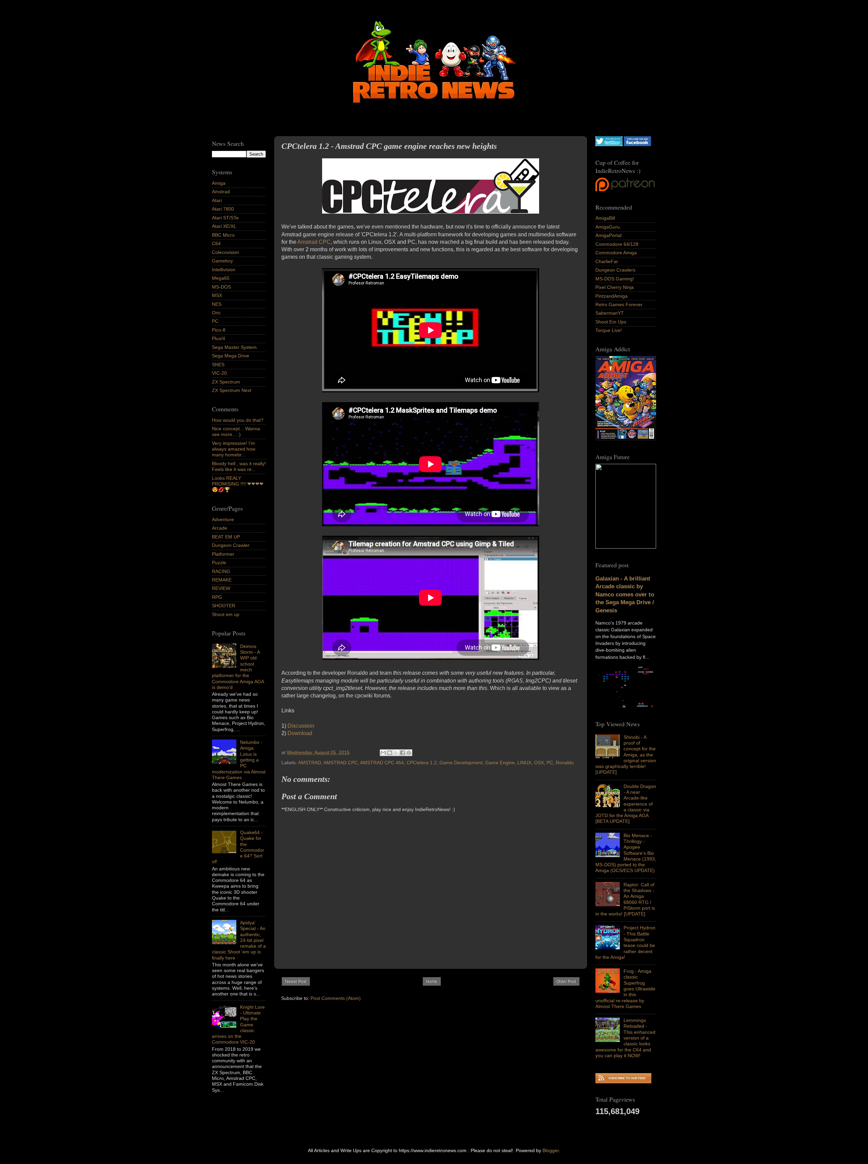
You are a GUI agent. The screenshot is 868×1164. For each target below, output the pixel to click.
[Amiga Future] (625, 439)
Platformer (223, 554)
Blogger (550, 1150)
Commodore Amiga (616, 252)
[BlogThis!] (389, 752)
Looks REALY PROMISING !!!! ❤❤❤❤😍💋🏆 (237, 484)
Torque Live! (608, 330)
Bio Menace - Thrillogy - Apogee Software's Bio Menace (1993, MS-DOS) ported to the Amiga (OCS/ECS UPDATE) (625, 853)
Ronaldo (565, 762)
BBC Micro (223, 235)
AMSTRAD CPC (340, 762)
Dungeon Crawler (231, 545)
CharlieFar (606, 261)
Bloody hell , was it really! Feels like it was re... (239, 466)
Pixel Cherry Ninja (614, 287)
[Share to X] (396, 752)
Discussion (301, 726)
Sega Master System (234, 347)
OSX (539, 762)
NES (216, 304)
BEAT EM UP (226, 536)
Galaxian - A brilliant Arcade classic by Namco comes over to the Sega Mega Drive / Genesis (624, 594)
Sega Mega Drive (230, 355)
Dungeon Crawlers (615, 270)
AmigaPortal (608, 235)
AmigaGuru (607, 227)
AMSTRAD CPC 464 (382, 762)
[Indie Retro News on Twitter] (609, 144)
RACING (221, 571)
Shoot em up (225, 614)
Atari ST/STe (225, 217)
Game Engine (500, 762)
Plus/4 (218, 338)
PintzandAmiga (611, 296)
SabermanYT (609, 313)
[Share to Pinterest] (409, 752)
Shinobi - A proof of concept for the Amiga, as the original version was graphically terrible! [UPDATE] (625, 754)
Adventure (223, 519)
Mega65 (221, 278)
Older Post (566, 981)
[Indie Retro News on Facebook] (637, 144)
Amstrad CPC (314, 242)
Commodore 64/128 (616, 244)
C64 (216, 243)
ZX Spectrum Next (231, 390)
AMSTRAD (309, 762)
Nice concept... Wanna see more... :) (236, 431)
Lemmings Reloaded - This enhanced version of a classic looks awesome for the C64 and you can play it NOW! (625, 1038)
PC (550, 762)
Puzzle (219, 562)
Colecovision (225, 252)
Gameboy (222, 260)
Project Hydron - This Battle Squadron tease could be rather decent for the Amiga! (625, 942)
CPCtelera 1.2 (422, 762)
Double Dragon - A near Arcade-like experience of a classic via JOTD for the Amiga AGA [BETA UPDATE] (625, 804)
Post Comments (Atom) (336, 998)
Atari (217, 200)
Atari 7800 (223, 209)
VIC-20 (219, 373)
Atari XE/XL (224, 226)
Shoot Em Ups (610, 321)
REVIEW (221, 588)
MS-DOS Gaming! (614, 278)
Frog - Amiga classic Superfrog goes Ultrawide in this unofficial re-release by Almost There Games (625, 988)
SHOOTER (223, 605)
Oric (216, 312)
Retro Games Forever (619, 304)
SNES (218, 364)
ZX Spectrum (226, 381)
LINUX (524, 762)
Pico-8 (218, 330)
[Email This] (383, 752)
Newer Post (296, 981)
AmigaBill (605, 218)
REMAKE (222, 580)
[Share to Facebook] (402, 752)
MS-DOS (221, 287)
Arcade (219, 528)
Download (300, 733)
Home (431, 981)
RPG (217, 597)
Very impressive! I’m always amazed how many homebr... (233, 449)
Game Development (460, 762)
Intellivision (223, 269)
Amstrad (221, 191)
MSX (217, 295)
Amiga (218, 183)
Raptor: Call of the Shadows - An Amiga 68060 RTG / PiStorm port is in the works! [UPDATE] (625, 899)
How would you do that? (237, 420)
